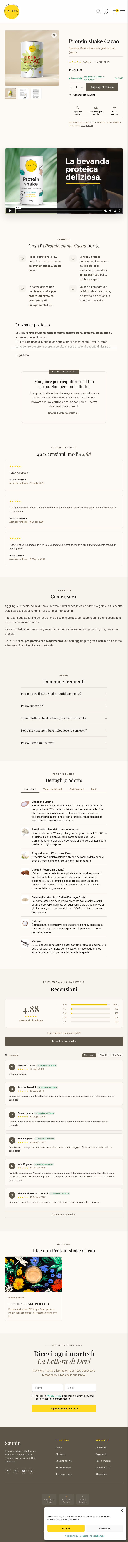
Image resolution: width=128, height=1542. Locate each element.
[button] (121, 1510)
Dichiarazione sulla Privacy (92, 1536)
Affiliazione (101, 1474)
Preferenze (104, 1528)
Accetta (66, 1528)
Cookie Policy (71, 1536)
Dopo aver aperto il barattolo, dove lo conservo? (54, 730)
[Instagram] (16, 1471)
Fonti (94, 789)
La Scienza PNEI (64, 1461)
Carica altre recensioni (64, 1214)
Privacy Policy (54, 1395)
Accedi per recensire (64, 1041)
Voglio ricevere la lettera (64, 1408)
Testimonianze (63, 1467)
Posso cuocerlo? (32, 706)
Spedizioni (101, 1447)
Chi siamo (61, 1454)
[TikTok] (31, 1471)
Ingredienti (30, 789)
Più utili (103, 1055)
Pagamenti (101, 1454)
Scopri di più (87, 125)
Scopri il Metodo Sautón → (64, 413)
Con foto (117, 1055)
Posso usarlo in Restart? (37, 743)
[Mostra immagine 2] (23, 93)
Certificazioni (76, 789)
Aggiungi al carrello (102, 87)
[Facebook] (8, 1471)
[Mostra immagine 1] (10, 93)
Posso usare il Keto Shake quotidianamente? (51, 693)
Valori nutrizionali (52, 789)
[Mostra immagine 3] (36, 93)
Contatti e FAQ (103, 1467)
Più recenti (89, 1055)
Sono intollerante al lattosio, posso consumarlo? (54, 718)
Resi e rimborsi (103, 1461)
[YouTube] (24, 1471)
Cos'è (59, 1447)
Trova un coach (64, 1474)
